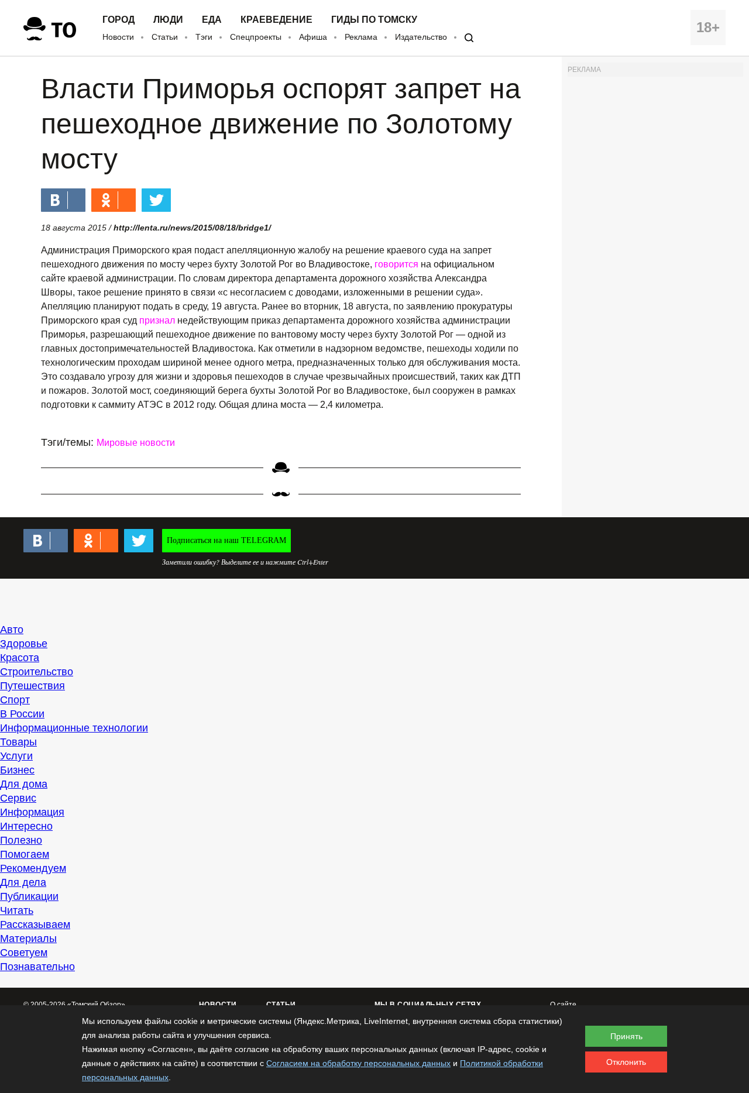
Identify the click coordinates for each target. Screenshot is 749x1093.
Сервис (18, 798)
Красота (19, 658)
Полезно (21, 840)
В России (22, 714)
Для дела (23, 882)
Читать (16, 910)
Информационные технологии (74, 728)
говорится (396, 264)
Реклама (361, 37)
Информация (32, 812)
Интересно (26, 826)
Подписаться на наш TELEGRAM (226, 540)
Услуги (16, 756)
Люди (168, 20)
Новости (118, 37)
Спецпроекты (255, 37)
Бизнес (17, 770)
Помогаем (24, 854)
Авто (11, 629)
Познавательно (37, 966)
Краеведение (276, 20)
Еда (212, 20)
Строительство (36, 672)
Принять (626, 1036)
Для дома (23, 784)
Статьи (165, 37)
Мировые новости (136, 443)
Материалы (28, 938)
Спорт (15, 700)
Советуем (23, 952)
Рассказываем (35, 924)
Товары (18, 742)
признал (157, 320)
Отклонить (626, 1062)
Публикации (29, 896)
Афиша (313, 37)
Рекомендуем (33, 868)
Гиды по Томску (374, 20)
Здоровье (23, 643)
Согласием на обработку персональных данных (358, 1063)
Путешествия (32, 686)
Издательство (421, 37)
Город (118, 20)
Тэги (203, 37)
